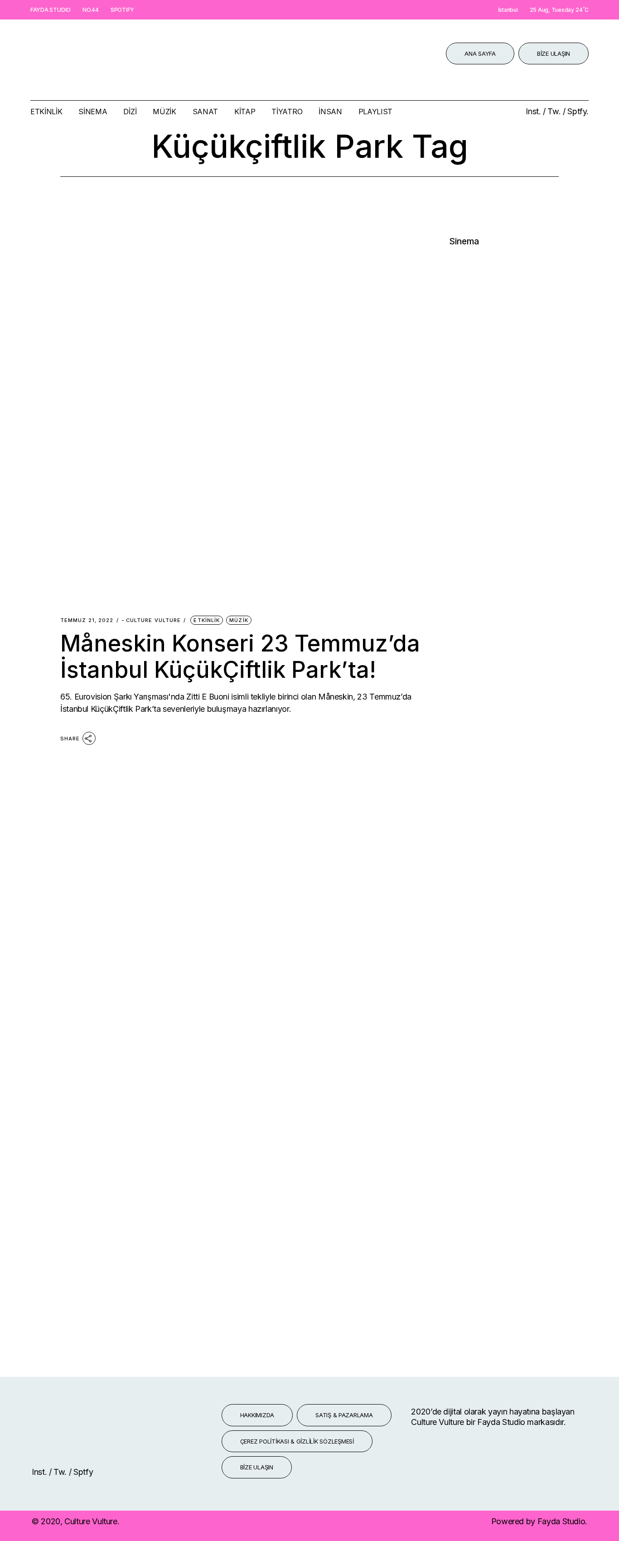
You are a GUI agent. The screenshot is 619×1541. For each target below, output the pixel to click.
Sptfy (83, 1472)
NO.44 (90, 9)
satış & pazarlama (344, 1415)
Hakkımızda (257, 1415)
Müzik (238, 620)
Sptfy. (578, 111)
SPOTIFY (122, 9)
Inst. (534, 111)
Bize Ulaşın (553, 53)
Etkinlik (206, 620)
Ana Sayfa (480, 53)
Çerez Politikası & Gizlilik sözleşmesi (297, 1441)
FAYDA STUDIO (50, 9)
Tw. (555, 111)
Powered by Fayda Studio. (539, 1521)
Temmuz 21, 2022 (87, 620)
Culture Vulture (151, 620)
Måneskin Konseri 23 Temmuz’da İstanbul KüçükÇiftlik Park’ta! (240, 656)
